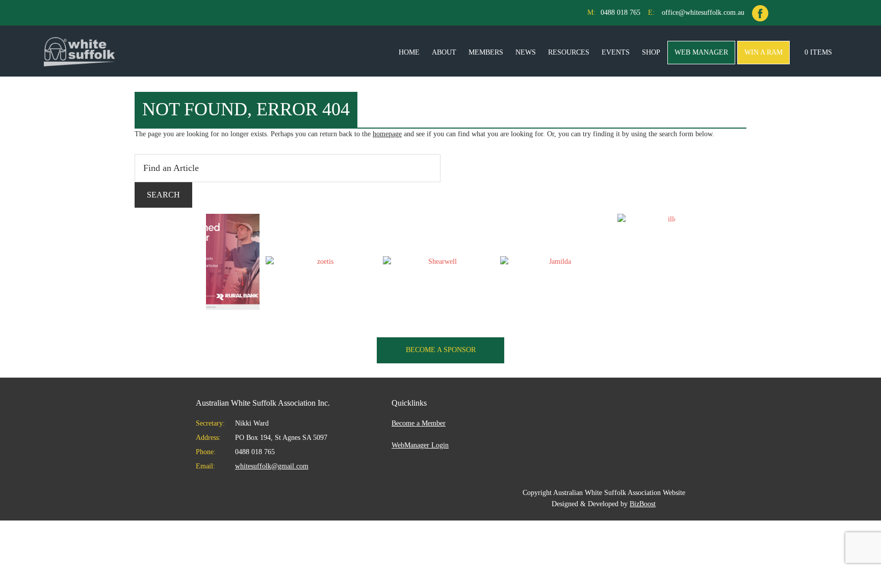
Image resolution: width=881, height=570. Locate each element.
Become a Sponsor (441, 350)
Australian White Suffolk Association (79, 51)
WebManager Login (420, 445)
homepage (387, 134)
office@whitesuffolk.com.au (703, 12)
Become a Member (419, 423)
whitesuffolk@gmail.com (271, 466)
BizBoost (643, 504)
